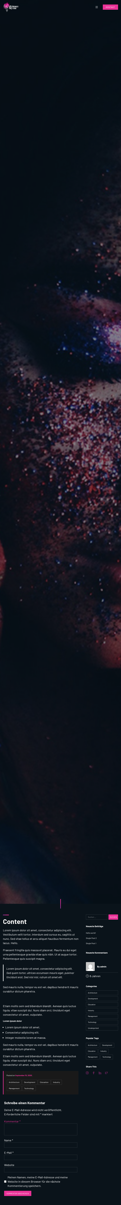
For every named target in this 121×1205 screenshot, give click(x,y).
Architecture (14, 1082)
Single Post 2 (91, 938)
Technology (29, 1088)
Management (14, 1088)
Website (9, 1165)
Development (29, 1082)
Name (8, 1140)
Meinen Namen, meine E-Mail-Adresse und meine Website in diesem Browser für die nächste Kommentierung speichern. (38, 1181)
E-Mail (9, 1152)
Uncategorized (93, 1028)
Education (44, 1082)
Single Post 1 (91, 943)
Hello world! (91, 933)
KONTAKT (110, 7)
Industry (56, 1082)
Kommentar (12, 1121)
